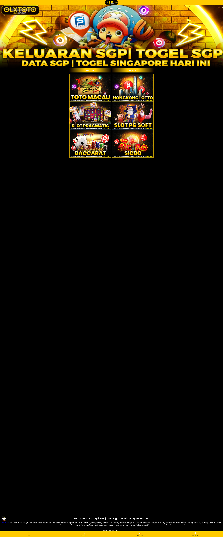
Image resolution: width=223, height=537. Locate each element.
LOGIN (132, 70)
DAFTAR (90, 70)
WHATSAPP (139, 536)
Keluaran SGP (5, 522)
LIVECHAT (195, 536)
